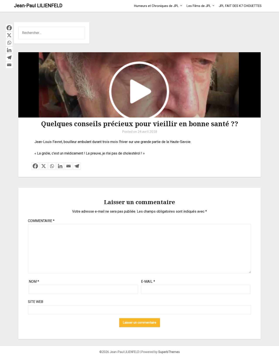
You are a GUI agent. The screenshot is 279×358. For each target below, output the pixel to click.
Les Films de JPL (199, 6)
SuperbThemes (169, 352)
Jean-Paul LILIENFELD (38, 5)
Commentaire (41, 221)
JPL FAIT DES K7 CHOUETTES (240, 6)
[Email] (68, 166)
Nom (34, 281)
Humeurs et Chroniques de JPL (156, 6)
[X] (43, 166)
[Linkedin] (60, 166)
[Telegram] (76, 166)
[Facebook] (35, 166)
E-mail (148, 281)
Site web (35, 302)
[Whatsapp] (52, 166)
